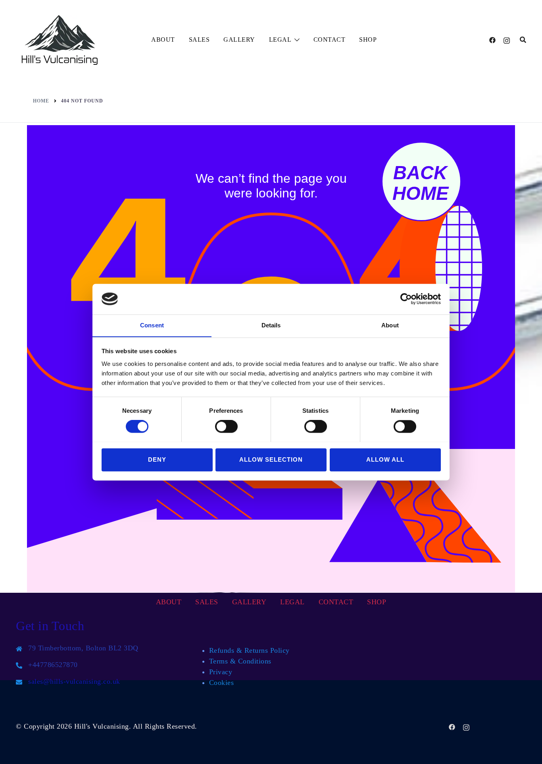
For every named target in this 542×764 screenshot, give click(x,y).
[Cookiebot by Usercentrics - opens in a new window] (406, 299)
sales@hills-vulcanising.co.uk (74, 681)
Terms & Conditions (240, 661)
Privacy (221, 672)
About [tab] (390, 325)
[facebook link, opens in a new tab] (492, 40)
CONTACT (329, 39)
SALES (199, 39)
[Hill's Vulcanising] (59, 39)
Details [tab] (271, 325)
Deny (157, 459)
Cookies (221, 683)
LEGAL (280, 39)
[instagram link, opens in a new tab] (507, 40)
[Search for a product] (523, 40)
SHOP (368, 39)
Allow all (385, 459)
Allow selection (271, 459)
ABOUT (163, 39)
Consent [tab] (152, 325)
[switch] (226, 426)
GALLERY (239, 39)
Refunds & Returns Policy (249, 650)
